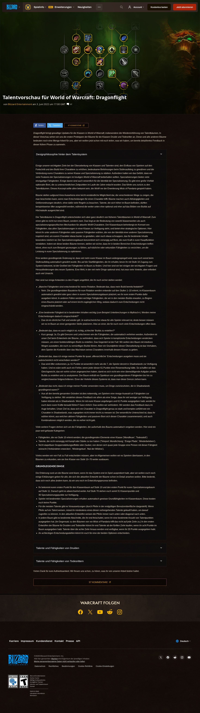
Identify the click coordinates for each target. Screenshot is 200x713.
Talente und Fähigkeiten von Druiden (57, 548)
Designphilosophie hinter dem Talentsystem (61, 154)
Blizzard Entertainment (20, 104)
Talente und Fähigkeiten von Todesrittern (60, 561)
